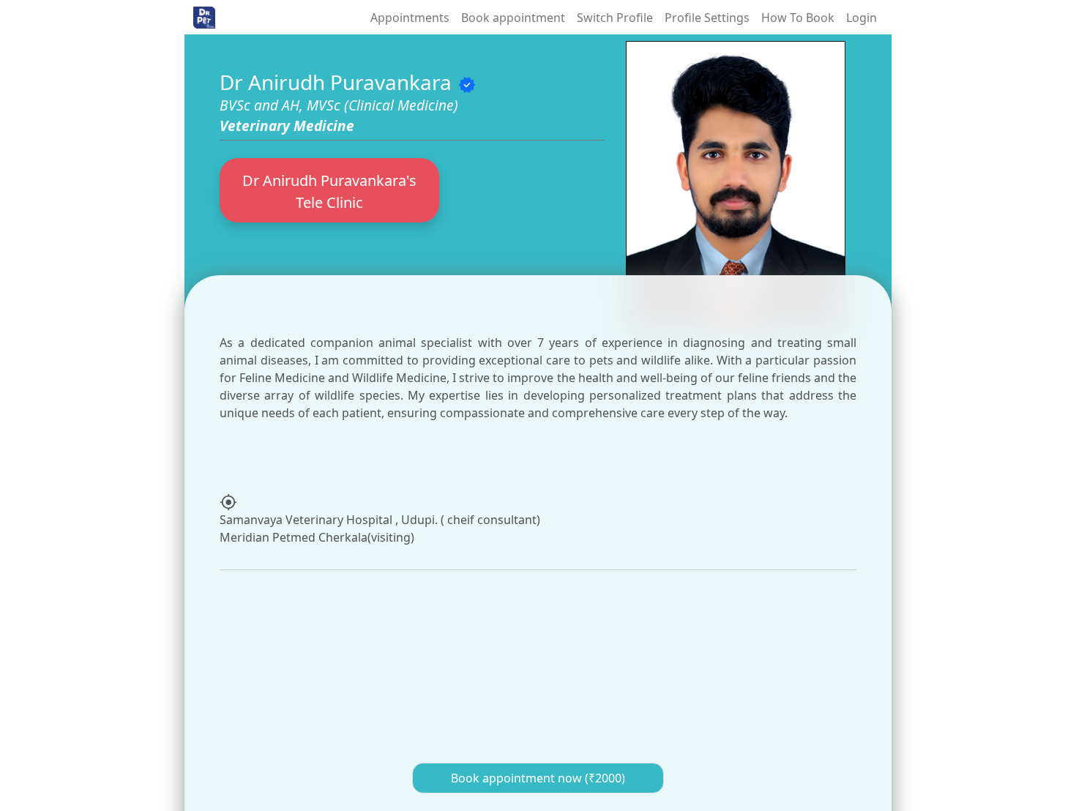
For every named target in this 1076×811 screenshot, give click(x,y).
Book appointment (513, 18)
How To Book (797, 18)
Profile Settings (707, 18)
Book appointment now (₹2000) (538, 778)
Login (861, 18)
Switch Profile (615, 18)
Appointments (409, 18)
